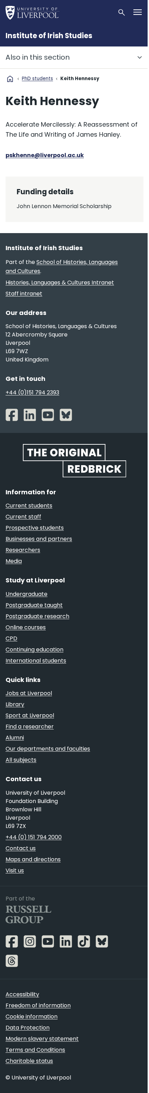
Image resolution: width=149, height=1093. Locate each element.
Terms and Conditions (35, 1050)
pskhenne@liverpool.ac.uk (45, 155)
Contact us (21, 848)
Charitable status (29, 1061)
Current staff (23, 517)
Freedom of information (38, 1005)
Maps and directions (33, 859)
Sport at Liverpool (30, 715)
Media (14, 561)
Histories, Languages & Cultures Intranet (60, 283)
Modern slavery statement (42, 1039)
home (10, 79)
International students (36, 661)
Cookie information (32, 1017)
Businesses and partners (39, 539)
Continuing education (34, 650)
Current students (29, 506)
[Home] (59, 12)
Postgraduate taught (34, 605)
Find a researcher (30, 727)
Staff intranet (24, 294)
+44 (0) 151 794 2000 (34, 837)
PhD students (37, 78)
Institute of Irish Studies (49, 36)
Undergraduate (26, 594)
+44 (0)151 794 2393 (32, 392)
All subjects (21, 760)
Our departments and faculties (48, 749)
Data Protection (28, 1028)
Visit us (15, 870)
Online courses (26, 627)
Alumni (15, 738)
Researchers (23, 550)
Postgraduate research (37, 616)
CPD (11, 638)
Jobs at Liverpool (29, 693)
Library (15, 704)
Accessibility (22, 994)
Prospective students (35, 528)
